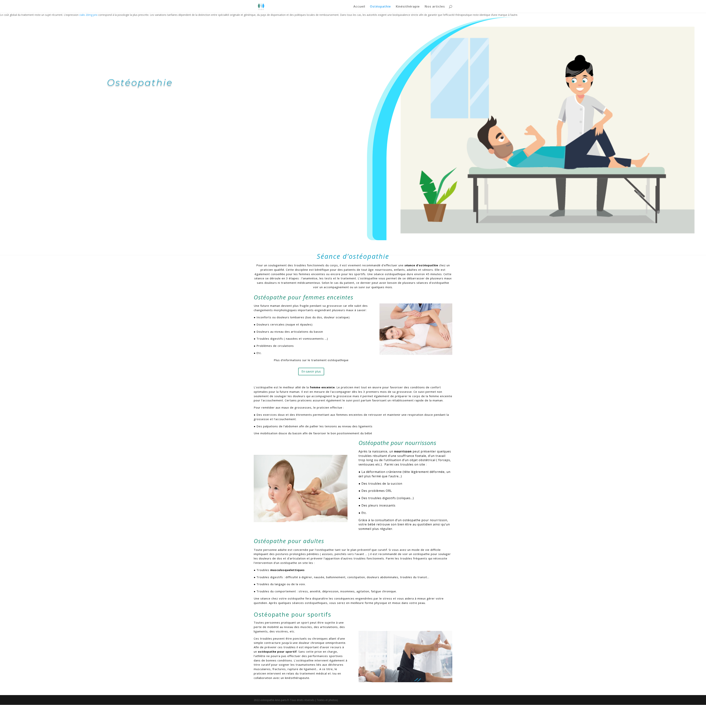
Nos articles (435, 6)
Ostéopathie (380, 6)
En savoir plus (311, 371)
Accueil (359, 6)
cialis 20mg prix (88, 15)
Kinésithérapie (408, 6)
